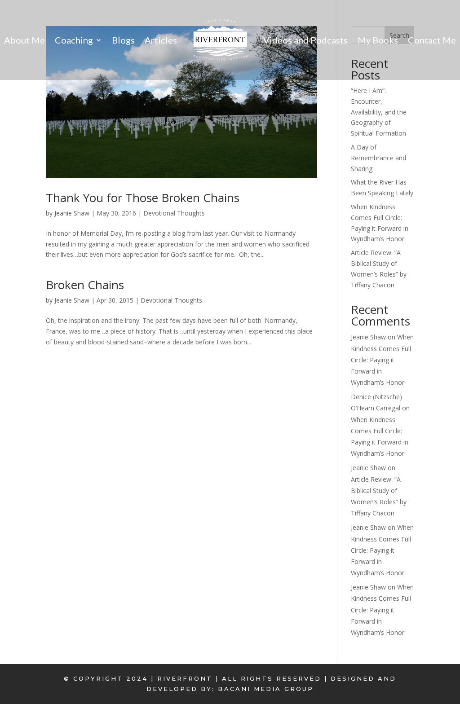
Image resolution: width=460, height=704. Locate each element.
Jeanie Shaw (71, 213)
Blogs (123, 40)
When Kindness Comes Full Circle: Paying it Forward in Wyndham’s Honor (382, 360)
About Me (24, 40)
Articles (161, 40)
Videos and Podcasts (305, 40)
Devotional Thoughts (174, 213)
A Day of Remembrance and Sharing (378, 158)
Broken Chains (85, 285)
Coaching (74, 40)
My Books (378, 40)
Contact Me (432, 40)
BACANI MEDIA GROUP (266, 688)
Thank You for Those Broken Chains (142, 197)
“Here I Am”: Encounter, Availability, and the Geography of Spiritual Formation (379, 111)
